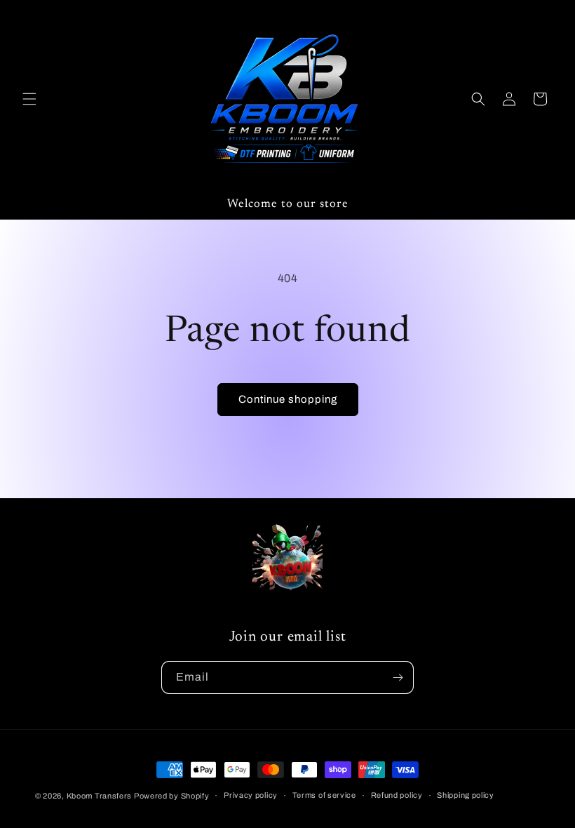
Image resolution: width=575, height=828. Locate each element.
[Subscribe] (397, 677)
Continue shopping (287, 399)
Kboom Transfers (100, 796)
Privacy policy (251, 795)
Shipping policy (465, 795)
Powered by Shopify (172, 796)
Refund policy (397, 795)
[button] (29, 99)
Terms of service (324, 795)
